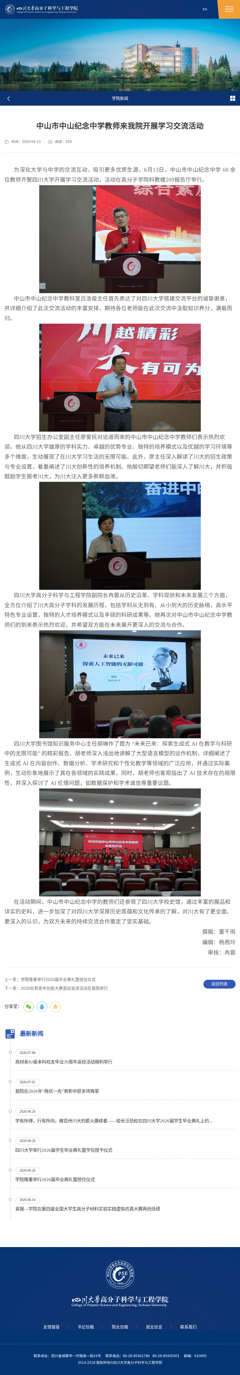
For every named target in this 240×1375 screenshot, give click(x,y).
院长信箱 (120, 1327)
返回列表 (219, 984)
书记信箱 (86, 1327)
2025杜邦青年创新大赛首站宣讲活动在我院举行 (56, 988)
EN (205, 9)
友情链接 (51, 1327)
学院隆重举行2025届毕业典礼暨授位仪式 (50, 979)
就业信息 (154, 1327)
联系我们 (188, 1327)
